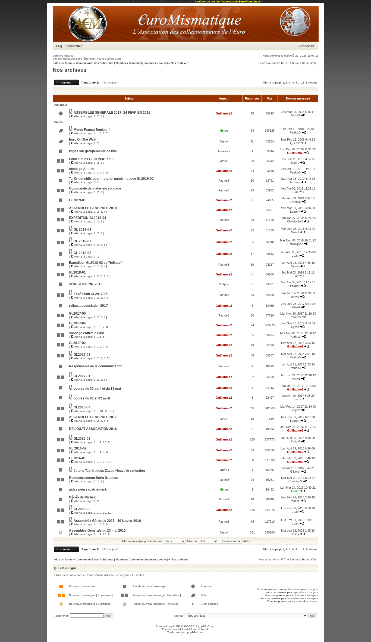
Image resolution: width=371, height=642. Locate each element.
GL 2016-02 (78, 448)
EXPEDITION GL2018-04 (87, 218)
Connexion (306, 46)
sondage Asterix (82, 169)
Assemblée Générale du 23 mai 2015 (97, 530)
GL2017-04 (77, 323)
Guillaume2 (224, 113)
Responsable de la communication (95, 366)
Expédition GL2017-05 (91, 294)
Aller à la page (272, 82)
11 (302, 82)
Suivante (311, 82)
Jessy (224, 141)
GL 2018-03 (82, 241)
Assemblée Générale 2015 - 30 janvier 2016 (107, 521)
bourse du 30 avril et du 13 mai (97, 388)
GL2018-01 (77, 272)
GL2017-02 (77, 343)
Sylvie (295, 266)
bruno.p (295, 182)
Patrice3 (223, 161)
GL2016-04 (82, 407)
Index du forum (63, 62)
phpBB (175, 626)
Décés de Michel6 (82, 497)
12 (110, 411)
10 (101, 411)
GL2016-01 (77, 458)
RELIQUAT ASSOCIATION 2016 (93, 429)
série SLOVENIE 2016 (85, 284)
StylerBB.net (189, 629)
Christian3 (295, 481)
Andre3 (295, 115)
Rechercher (73, 46)
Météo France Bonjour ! (92, 130)
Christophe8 (295, 221)
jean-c (295, 162)
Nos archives (179, 62)
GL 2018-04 (82, 229)
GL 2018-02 (82, 253)
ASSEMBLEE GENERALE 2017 (93, 417)
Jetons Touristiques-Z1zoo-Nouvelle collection (109, 471)
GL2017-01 (82, 376)
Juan (295, 192)
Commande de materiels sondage (95, 188)
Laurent (295, 211)
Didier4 (295, 307)
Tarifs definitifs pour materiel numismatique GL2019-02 (111, 179)
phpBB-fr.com (195, 632)
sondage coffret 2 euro (86, 333)
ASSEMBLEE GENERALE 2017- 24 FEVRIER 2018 (112, 112)
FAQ (59, 46)
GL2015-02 (82, 509)
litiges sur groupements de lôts (93, 151)
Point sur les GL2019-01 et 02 (91, 159)
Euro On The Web (82, 139)
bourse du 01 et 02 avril (92, 398)
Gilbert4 (224, 470)
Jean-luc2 (223, 151)
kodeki (205, 629)
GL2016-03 (82, 439)
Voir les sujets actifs (109, 58)
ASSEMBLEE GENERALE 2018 (93, 208)
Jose (295, 399)
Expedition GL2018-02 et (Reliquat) (95, 263)
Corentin (295, 201)
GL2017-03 (82, 354)
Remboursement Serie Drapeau (93, 478)
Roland (295, 378)
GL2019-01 (77, 200)
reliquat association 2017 (88, 306)
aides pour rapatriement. (88, 489)
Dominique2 (295, 244)
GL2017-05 (77, 313)
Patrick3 (295, 132)
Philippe (224, 284)
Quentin (295, 143)
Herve (224, 130)
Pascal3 (295, 501)
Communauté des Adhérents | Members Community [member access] (122, 62)
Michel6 (224, 499)
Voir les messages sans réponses (74, 58)
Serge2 (295, 410)
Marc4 (295, 232)
